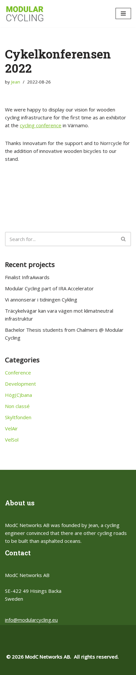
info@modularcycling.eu (31, 619)
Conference (18, 372)
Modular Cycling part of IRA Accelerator (49, 288)
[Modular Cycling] (25, 14)
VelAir (11, 428)
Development (20, 383)
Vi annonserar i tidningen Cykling (41, 299)
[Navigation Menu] (123, 13)
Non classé (17, 406)
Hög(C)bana (18, 395)
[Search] (123, 239)
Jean (15, 82)
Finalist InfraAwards (27, 277)
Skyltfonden (18, 417)
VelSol (11, 439)
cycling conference (40, 125)
